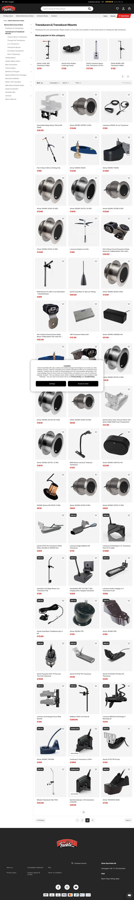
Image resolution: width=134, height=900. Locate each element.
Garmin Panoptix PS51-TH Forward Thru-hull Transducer (49, 675)
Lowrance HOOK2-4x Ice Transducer (115, 125)
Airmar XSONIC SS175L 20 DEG (81, 208)
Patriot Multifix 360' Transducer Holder (117, 64)
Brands (113, 16)
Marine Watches (10, 99)
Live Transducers (13, 44)
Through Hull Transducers (16, 40)
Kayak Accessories (11, 89)
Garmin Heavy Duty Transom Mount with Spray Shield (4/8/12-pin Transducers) (117, 421)
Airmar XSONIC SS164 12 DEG (47, 249)
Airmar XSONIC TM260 (111, 168)
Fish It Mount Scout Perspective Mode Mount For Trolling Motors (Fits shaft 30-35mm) (116, 250)
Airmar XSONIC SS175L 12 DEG (47, 462)
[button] (116, 2)
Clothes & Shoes (42, 16)
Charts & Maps (10, 68)
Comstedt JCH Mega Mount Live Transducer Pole (48, 589)
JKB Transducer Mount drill (79, 334)
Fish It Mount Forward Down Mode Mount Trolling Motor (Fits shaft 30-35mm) (49, 336)
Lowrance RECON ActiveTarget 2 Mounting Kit (114, 718)
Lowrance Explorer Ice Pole (79, 249)
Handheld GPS (10, 92)
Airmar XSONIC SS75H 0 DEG (80, 505)
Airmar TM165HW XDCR (111, 800)
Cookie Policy (90, 377)
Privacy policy (11, 873)
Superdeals (125, 16)
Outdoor (54, 16)
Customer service (94, 2)
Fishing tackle (8, 16)
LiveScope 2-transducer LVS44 (81, 759)
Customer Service (80, 863)
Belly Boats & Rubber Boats (14, 85)
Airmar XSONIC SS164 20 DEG (47, 208)
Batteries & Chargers (12, 71)
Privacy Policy (76, 377)
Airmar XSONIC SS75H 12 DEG (113, 505)
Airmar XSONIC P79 (76, 631)
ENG (9, 2)
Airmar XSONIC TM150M (45, 759)
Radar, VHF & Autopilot (13, 82)
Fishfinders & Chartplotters (14, 28)
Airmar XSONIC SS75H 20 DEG (80, 420)
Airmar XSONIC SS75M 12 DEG (80, 125)
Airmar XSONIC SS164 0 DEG (113, 292)
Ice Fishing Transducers (15, 51)
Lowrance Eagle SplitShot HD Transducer (80, 547)
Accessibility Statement (35, 867)
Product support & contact (33, 873)
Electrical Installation (12, 78)
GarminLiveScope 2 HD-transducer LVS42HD (82, 801)
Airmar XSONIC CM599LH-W (113, 334)
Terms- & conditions (55, 873)
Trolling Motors (10, 58)
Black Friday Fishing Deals (110, 879)
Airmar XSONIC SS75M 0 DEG (113, 208)
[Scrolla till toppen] (84, 812)
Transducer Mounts (14, 47)
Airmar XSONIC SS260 (77, 168)
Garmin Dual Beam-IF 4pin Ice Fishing (83, 292)
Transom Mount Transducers (17, 37)
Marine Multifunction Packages (15, 75)
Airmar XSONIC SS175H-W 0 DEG (48, 420)
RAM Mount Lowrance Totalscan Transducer (81, 463)
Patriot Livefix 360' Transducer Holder (43, 64)
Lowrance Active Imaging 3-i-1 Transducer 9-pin (113, 589)
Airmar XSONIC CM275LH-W (113, 462)
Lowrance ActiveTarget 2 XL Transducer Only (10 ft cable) (117, 547)
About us (10, 867)
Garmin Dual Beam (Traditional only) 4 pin (50, 632)
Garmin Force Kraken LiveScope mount (69, 64)
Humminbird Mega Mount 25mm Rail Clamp (49, 126)
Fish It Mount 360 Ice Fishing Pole (48, 168)
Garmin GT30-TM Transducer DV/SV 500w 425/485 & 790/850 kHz (49, 547)
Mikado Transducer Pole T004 (47, 800)
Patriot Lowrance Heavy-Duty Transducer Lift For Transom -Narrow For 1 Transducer (94, 64)
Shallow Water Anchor (12, 61)
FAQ (49, 867)
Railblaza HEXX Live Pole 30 (79, 716)
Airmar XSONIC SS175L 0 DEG (113, 377)
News (105, 16)
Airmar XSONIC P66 (109, 631)
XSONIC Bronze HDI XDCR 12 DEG (48, 505)
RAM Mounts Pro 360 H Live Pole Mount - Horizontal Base (51, 293)
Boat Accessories (11, 64)
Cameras (8, 96)
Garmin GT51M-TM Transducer (80, 674)
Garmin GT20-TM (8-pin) (111, 759)
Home (5, 20)
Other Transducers (13, 54)
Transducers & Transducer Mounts (14, 32)
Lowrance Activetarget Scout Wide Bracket (49, 718)
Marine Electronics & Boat (25, 16)
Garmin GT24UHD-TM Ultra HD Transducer (113, 675)
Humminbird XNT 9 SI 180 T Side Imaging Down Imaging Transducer (82, 589)
